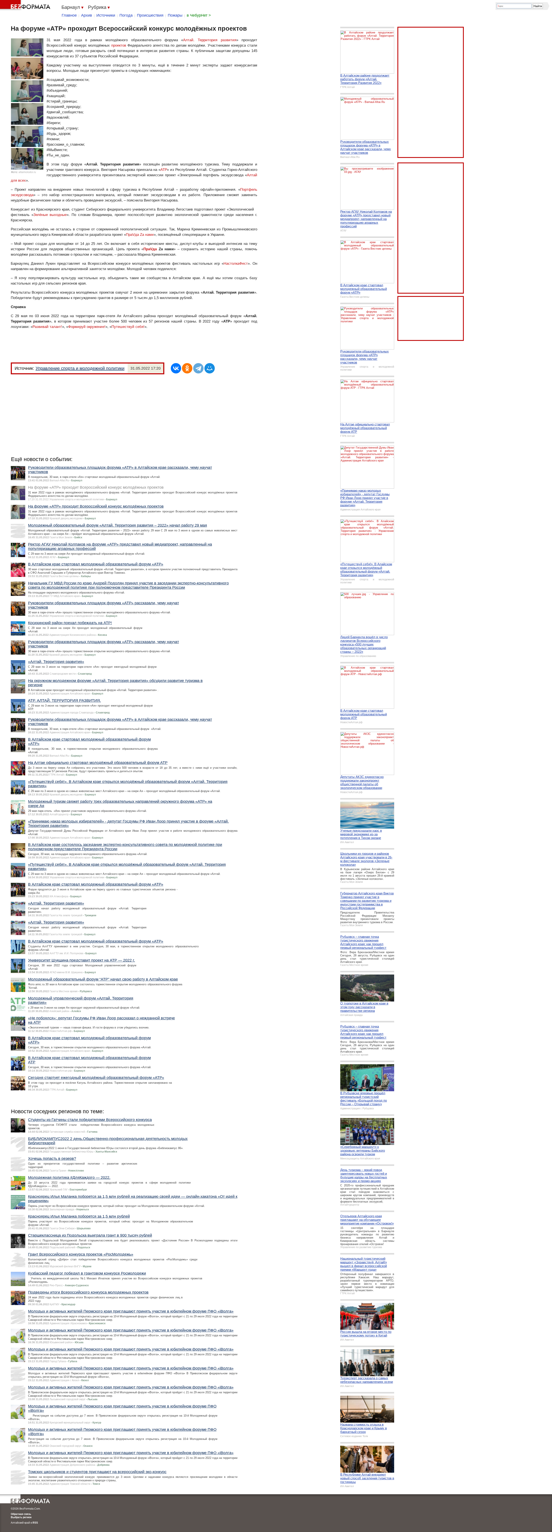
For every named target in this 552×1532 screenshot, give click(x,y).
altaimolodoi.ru (27, 172)
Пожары (175, 15)
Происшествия (150, 15)
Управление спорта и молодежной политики (80, 368)
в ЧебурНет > (199, 15)
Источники (105, 15)
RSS (35, 1522)
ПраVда (150, 249)
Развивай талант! (47, 327)
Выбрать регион (21, 1517)
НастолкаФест (236, 263)
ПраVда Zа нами (140, 235)
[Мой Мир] (209, 368)
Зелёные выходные (50, 215)
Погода (126, 15)
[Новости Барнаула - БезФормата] (26, 5)
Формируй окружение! (86, 327)
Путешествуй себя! (127, 327)
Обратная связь (21, 1514)
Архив (86, 15)
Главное (69, 15)
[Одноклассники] (187, 368)
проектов (118, 45)
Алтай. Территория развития (209, 40)
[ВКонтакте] (176, 368)
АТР (163, 170)
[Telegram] (198, 368)
